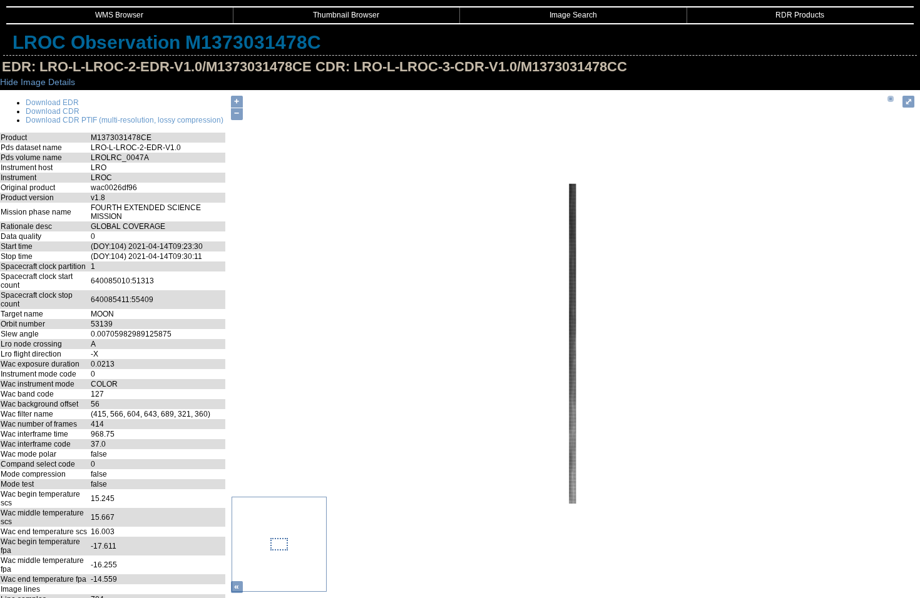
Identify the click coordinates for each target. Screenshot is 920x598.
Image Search (573, 15)
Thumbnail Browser (346, 15)
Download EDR (52, 102)
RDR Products (799, 15)
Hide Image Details (37, 82)
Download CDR (52, 111)
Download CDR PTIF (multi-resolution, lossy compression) (124, 120)
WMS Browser (119, 15)
